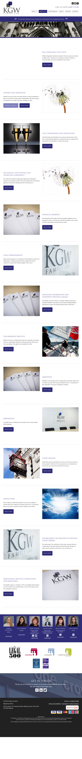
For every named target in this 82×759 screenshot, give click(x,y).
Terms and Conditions (55, 704)
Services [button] (42, 11)
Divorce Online (10, 105)
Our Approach (53, 11)
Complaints (65, 704)
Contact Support (74, 704)
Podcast (67, 11)
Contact (75, 11)
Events (61, 11)
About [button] (33, 11)
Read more (47, 65)
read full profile (8, 636)
